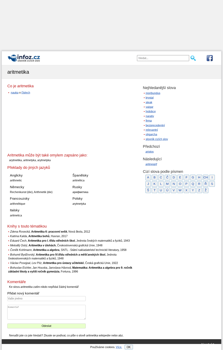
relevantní (152, 129)
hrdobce (151, 111)
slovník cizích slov (157, 139)
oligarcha (151, 134)
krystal (150, 97)
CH (205, 177)
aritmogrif (151, 164)
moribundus (153, 93)
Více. (119, 347)
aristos (149, 151)
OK (129, 347)
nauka (14, 92)
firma (149, 120)
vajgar (149, 106)
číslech (25, 92)
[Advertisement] (111, 24)
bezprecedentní (155, 125)
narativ (150, 116)
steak (149, 102)
